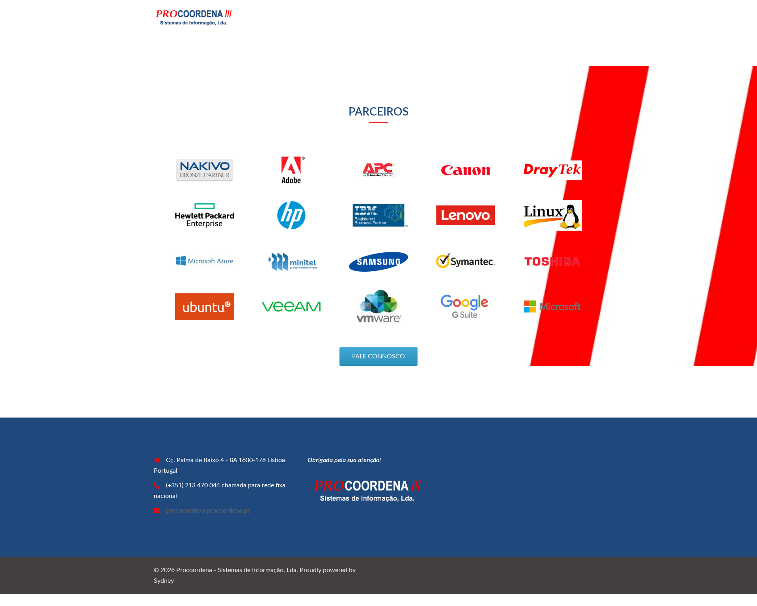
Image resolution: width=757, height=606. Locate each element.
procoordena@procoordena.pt (208, 510)
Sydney (164, 581)
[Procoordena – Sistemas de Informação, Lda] (193, 17)
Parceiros (540, 17)
